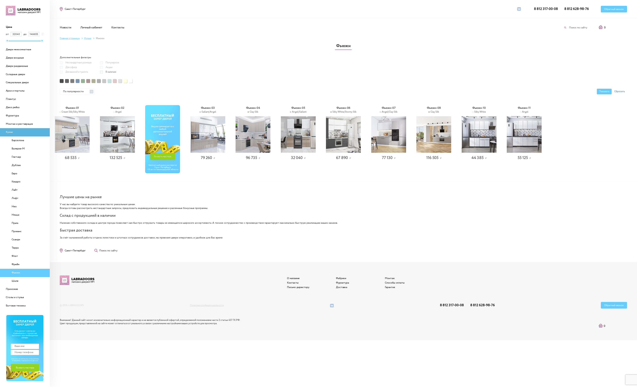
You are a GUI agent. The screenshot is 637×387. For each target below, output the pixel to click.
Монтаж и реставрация (19, 124)
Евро (14, 173)
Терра (15, 248)
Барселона (18, 140)
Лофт (15, 198)
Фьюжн (16, 273)
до (25, 34)
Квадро (16, 182)
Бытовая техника (16, 306)
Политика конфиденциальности (207, 305)
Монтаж (390, 278)
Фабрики (341, 278)
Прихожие (12, 289)
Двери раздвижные (17, 66)
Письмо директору (298, 287)
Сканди (16, 239)
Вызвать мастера (162, 156)
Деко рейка (12, 107)
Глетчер (16, 157)
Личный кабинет (91, 27)
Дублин (16, 165)
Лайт (15, 190)
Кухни (9, 132)
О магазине (293, 278)
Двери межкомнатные (18, 49)
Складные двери (15, 74)
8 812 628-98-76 (576, 9)
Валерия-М (18, 149)
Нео (14, 206)
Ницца (15, 215)
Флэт (15, 256)
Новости (65, 27)
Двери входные (15, 58)
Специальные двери (17, 82)
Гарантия (390, 287)
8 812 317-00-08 (546, 9)
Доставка (341, 287)
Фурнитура (12, 116)
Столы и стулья (15, 297)
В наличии (111, 72)
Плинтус (11, 99)
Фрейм (15, 264)
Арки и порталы (15, 91)
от (7, 34)
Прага (15, 223)
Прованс (17, 231)
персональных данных (29, 360)
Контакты (117, 27)
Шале (15, 281)
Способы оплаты (395, 283)
